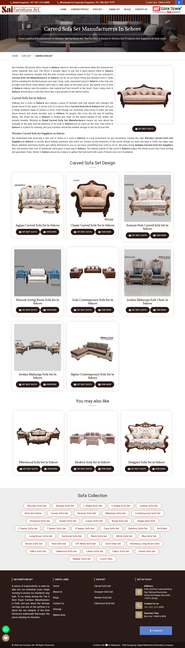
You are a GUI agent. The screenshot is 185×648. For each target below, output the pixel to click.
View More (51, 232)
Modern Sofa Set (102, 597)
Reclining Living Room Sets (145, 543)
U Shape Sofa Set (120, 505)
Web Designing (129, 645)
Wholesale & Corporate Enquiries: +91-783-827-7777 (87, 2)
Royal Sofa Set (120, 520)
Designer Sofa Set (103, 591)
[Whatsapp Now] (5, 629)
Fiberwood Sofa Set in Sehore (38, 462)
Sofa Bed (162, 528)
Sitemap (57, 609)
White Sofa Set (124, 536)
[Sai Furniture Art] (21, 9)
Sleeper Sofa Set (82, 558)
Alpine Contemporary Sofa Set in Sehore (92, 376)
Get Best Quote (145, 129)
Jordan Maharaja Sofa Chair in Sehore (147, 301)
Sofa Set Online (33, 513)
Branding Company (164, 645)
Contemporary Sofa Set (148, 513)
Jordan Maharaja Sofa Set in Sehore (38, 376)
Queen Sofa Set (67, 520)
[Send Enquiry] (5, 637)
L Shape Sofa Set (93, 505)
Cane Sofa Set (111, 528)
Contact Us (141, 9)
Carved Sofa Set (102, 586)
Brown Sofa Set (33, 543)
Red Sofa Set (59, 543)
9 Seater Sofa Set (84, 528)
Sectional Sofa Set (72, 536)
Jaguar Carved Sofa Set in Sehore (38, 225)
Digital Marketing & (146, 645)
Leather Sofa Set (149, 505)
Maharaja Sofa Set (116, 513)
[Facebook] (179, 2)
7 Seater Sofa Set (56, 528)
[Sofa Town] (167, 9)
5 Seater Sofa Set (27, 528)
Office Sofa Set (38, 551)
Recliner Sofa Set (86, 513)
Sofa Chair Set (113, 543)
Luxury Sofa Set (94, 520)
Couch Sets (106, 558)
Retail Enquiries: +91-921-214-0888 (30, 2)
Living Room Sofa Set (40, 536)
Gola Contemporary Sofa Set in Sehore (92, 301)
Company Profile (80, 9)
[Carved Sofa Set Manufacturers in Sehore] (144, 95)
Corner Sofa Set (59, 513)
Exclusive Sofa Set (40, 520)
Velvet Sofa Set (146, 551)
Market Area (59, 615)
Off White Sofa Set (85, 543)
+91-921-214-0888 (154, 607)
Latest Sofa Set (94, 551)
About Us (57, 591)
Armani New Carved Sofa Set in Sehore (147, 227)
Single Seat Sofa (146, 520)
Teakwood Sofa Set (66, 551)
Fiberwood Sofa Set (104, 603)
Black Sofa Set (99, 536)
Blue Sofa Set (149, 536)
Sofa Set (97, 9)
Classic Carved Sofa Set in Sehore (92, 225)
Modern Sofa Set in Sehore (92, 462)
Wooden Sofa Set (36, 505)
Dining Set (114, 9)
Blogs (127, 9)
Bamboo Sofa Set (138, 528)
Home (63, 9)
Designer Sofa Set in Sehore (146, 462)
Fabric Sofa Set (120, 551)
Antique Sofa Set (65, 505)
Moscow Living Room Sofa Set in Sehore (37, 301)
